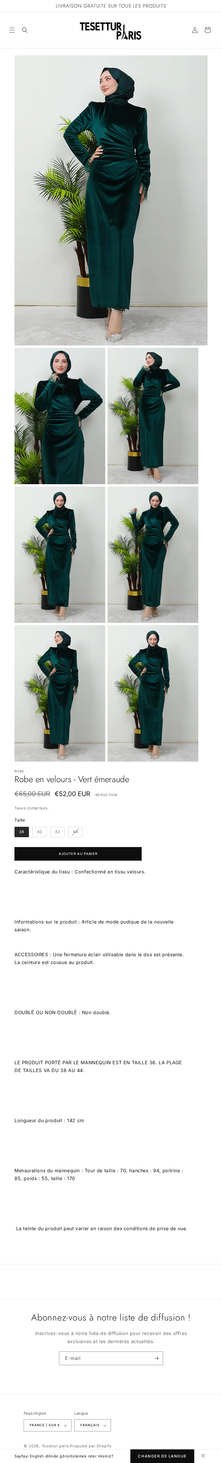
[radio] (21, 832)
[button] (12, 30)
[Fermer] (203, 1456)
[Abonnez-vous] (156, 1358)
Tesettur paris (55, 1446)
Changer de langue (162, 1456)
